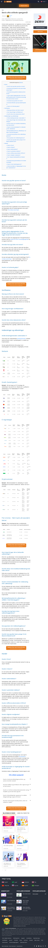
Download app (36, 938)
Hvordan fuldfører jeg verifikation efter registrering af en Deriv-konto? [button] (16, 785)
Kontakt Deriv (19, 946)
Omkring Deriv (16, 938)
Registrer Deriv (24, 5)
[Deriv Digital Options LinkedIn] (40, 946)
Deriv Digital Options (6, 938)
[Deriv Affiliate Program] (8, 821)
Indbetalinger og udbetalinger (11, 116)
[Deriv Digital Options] (7, 917)
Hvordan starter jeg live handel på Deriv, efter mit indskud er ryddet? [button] (15, 801)
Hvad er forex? (10, 145)
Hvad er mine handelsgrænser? (14, 164)
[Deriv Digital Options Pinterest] (45, 946)
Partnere (26, 940)
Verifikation (7, 108)
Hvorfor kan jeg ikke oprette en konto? (16, 86)
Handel (6, 143)
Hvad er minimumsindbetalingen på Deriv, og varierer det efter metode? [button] (14, 780)
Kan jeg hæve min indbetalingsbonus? (16, 137)
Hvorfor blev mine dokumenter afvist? (16, 114)
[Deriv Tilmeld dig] (3, 901)
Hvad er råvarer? (11, 147)
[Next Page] (5, 870)
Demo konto (5, 942)
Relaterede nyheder (9, 813)
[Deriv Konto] (3, 894)
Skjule (21, 82)
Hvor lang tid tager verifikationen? (15, 112)
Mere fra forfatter (23, 813)
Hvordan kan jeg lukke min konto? (15, 100)
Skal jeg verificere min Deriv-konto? (15, 110)
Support (23, 938)
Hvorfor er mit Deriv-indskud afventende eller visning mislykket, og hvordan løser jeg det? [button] (16, 790)
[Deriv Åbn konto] (22, 839)
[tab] (16, 780)
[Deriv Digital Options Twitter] (36, 946)
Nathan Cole (10, 16)
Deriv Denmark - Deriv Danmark (9, 946)
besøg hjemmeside (40, 27)
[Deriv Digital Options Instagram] (42, 946)
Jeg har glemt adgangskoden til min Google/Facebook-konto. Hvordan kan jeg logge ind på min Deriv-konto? (16, 97)
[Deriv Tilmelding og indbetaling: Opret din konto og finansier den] (22, 857)
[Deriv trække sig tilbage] (8, 839)
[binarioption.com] (7, 2)
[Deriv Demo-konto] (19, 894)
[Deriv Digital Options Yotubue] (38, 946)
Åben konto (40, 31)
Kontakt (31, 940)
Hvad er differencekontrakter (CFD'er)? (16, 153)
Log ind (10, 940)
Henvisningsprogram (13, 942)
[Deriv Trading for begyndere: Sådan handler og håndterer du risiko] (3, 908)
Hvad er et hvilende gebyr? (13, 106)
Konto (6, 84)
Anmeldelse (29, 938)
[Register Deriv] (39, 42)
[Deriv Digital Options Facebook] (34, 946)
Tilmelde (16, 940)
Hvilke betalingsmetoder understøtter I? (16, 118)
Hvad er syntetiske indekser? (14, 151)
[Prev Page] (3, 870)
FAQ (42, 940)
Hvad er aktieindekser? (12, 149)
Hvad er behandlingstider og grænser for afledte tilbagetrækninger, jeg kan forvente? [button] (15, 796)
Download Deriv (23, 942)
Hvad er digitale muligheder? (13, 155)
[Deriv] (39, 24)
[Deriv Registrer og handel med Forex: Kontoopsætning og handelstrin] (8, 857)
